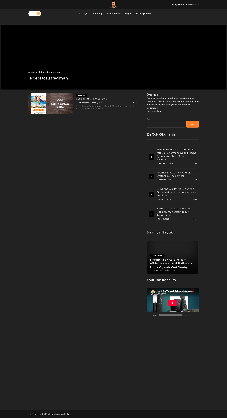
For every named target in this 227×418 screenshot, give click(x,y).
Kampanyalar (114, 13)
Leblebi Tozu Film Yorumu (91, 99)
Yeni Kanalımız (154, 111)
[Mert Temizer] (113, 4)
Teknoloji (97, 13)
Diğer (128, 13)
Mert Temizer (83, 103)
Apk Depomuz (143, 13)
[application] (173, 303)
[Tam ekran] (195, 315)
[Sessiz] (191, 315)
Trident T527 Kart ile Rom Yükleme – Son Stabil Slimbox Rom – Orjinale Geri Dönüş (170, 263)
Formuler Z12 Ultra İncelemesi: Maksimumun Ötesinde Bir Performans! (174, 212)
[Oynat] (150, 315)
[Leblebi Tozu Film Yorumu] (50, 103)
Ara (148, 119)
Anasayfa (83, 13)
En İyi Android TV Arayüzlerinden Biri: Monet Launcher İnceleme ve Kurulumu (176, 192)
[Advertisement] (113, 51)
